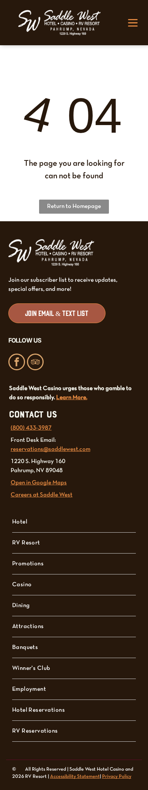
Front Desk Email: (33, 440)
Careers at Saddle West (41, 495)
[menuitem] (74, 522)
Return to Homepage (74, 206)
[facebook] (16, 363)
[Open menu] (133, 23)
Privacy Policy (116, 776)
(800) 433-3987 (31, 428)
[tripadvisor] (35, 363)
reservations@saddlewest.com (50, 449)
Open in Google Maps (39, 482)
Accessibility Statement (75, 776)
